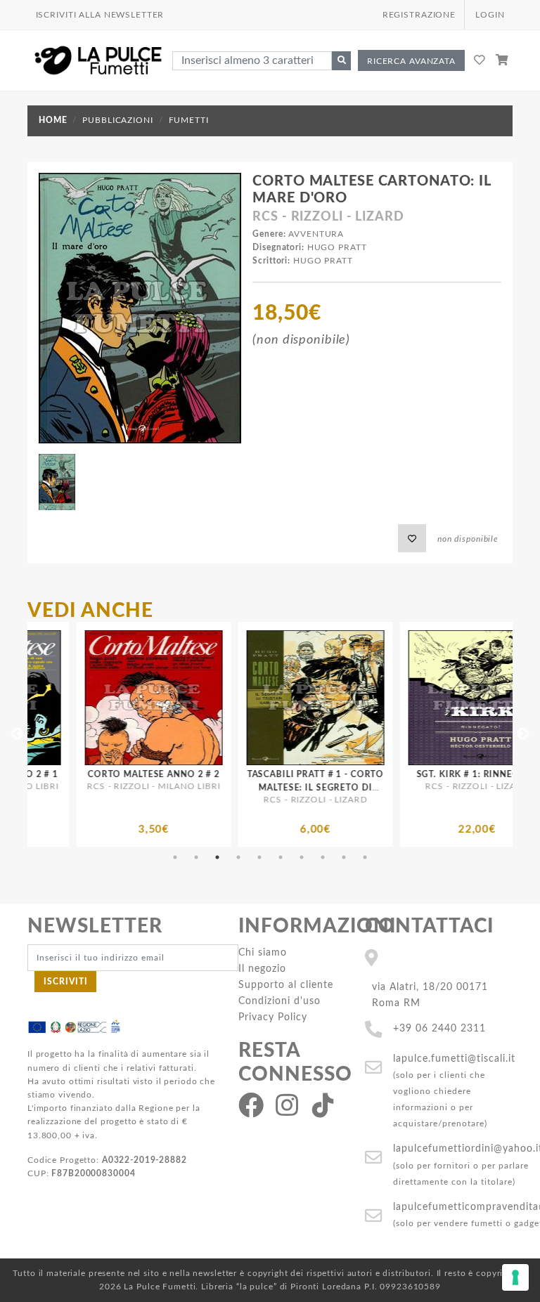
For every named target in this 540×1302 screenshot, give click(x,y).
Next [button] (523, 734)
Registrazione (419, 15)
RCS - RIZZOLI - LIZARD (328, 217)
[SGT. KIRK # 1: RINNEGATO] (367, 697)
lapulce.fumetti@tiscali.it (454, 1058)
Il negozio (262, 968)
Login (489, 15)
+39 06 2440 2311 (439, 1028)
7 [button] (302, 857)
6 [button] (281, 857)
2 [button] (196, 857)
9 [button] (344, 857)
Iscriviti (66, 981)
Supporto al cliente (285, 984)
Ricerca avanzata (411, 61)
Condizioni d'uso (279, 1001)
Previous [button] (17, 734)
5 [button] (259, 857)
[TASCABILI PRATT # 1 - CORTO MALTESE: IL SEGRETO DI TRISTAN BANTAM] (206, 697)
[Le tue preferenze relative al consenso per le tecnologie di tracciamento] (515, 1277)
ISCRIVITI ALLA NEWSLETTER (100, 15)
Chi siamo (262, 952)
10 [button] (365, 857)
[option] (206, 734)
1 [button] (175, 857)
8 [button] (323, 857)
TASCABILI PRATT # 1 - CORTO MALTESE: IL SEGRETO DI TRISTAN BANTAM (206, 787)
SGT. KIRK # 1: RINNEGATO (368, 774)
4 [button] (238, 857)
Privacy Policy (272, 1017)
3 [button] (217, 857)
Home (53, 120)
